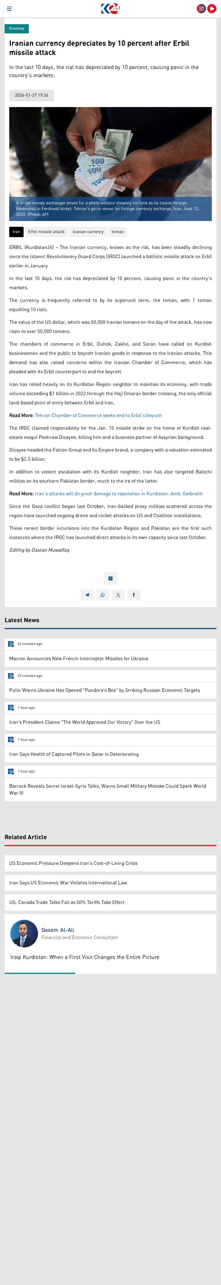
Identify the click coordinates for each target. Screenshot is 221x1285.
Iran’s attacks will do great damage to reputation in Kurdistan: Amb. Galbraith (119, 494)
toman (118, 232)
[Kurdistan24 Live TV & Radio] (211, 8)
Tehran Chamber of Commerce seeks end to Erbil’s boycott (98, 415)
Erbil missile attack (46, 232)
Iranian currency (88, 232)
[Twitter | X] (118, 594)
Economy (16, 28)
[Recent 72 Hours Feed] (201, 8)
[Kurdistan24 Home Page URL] (110, 8)
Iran (16, 232)
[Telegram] (87, 594)
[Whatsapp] (102, 594)
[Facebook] (133, 594)
